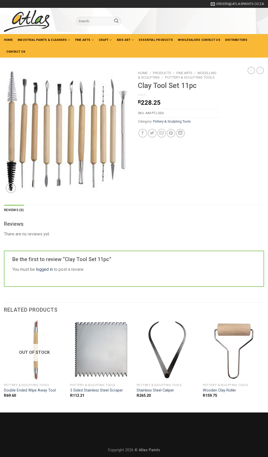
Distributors (236, 40)
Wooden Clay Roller (219, 390)
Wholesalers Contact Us (199, 40)
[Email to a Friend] (161, 133)
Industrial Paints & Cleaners (42, 40)
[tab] (14, 210)
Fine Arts (83, 40)
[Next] (264, 365)
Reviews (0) (14, 210)
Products (162, 73)
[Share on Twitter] (152, 133)
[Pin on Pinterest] (171, 133)
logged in (44, 269)
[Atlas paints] (36, 21)
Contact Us (15, 51)
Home (8, 40)
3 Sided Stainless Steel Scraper (96, 390)
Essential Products (156, 40)
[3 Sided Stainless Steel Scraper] (100, 350)
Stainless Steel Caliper (155, 390)
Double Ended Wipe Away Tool (30, 390)
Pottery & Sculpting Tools (190, 77)
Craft (103, 40)
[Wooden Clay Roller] (233, 350)
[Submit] (116, 21)
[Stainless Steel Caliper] (167, 350)
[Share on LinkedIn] (180, 133)
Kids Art (124, 40)
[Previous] (4, 365)
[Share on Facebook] (142, 133)
